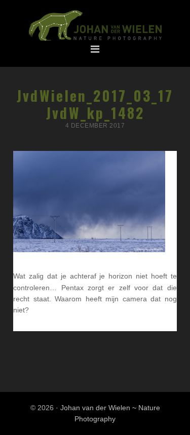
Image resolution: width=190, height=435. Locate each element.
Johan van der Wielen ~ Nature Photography (95, 26)
